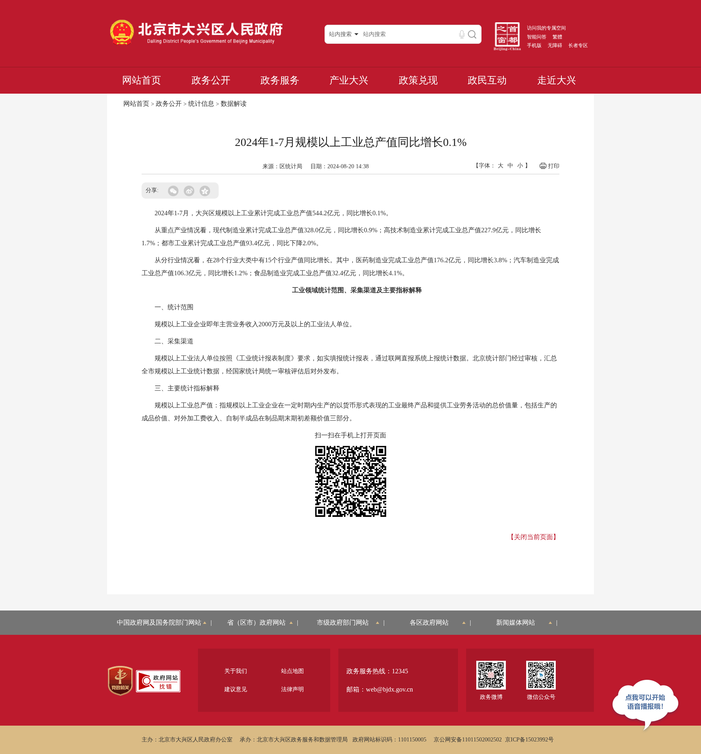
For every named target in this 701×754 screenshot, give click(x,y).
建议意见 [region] (235, 689)
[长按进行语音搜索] (462, 34)
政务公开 (210, 80)
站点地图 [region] (292, 671)
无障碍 (555, 45)
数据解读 (234, 103)
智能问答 (536, 37)
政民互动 (487, 80)
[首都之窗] (507, 49)
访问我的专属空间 (546, 28)
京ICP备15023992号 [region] (529, 740)
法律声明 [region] (292, 689)
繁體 (557, 37)
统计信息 (201, 103)
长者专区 (578, 45)
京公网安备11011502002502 (468, 740)
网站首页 (141, 80)
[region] (120, 681)
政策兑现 (418, 80)
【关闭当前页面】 (533, 536)
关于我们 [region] (235, 671)
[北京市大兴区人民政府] (196, 45)
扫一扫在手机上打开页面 (350, 435)
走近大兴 (556, 80)
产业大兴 (348, 80)
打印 (553, 166)
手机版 (534, 45)
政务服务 (279, 80)
